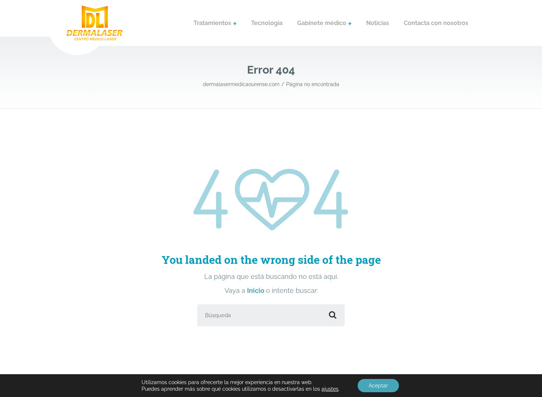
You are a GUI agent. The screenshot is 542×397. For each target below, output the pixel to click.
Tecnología (266, 23)
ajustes (330, 389)
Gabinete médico (321, 23)
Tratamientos (212, 23)
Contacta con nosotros (436, 23)
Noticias (377, 23)
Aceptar (378, 386)
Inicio (256, 290)
